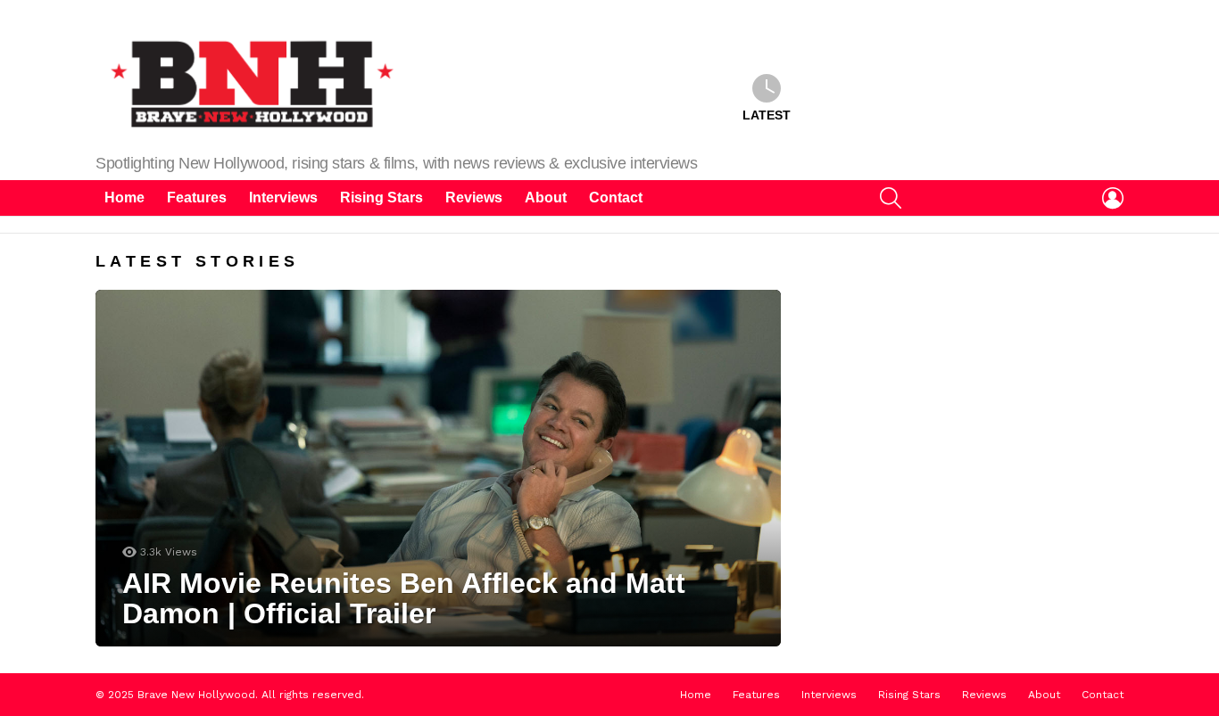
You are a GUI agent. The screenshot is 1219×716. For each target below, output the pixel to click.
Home (124, 197)
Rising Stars (381, 197)
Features (197, 197)
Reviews (473, 197)
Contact (616, 197)
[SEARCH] (890, 198)
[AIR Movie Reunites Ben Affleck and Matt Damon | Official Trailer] (438, 468)
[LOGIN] (1113, 198)
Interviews (283, 197)
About (546, 197)
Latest (766, 115)
